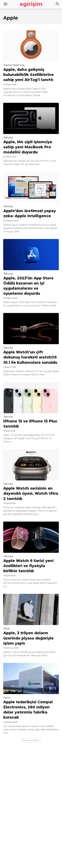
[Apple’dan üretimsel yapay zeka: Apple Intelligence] (31, 187)
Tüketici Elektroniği (13, 65)
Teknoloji (8, 137)
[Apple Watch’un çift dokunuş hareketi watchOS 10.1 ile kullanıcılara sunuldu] (31, 328)
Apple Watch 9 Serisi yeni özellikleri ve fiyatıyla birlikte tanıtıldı (28, 565)
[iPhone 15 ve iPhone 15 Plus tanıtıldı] (31, 397)
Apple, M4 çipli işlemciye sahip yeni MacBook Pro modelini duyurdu (27, 147)
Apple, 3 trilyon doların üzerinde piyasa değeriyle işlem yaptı (28, 638)
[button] (57, 4)
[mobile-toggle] (5, 4)
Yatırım (7, 697)
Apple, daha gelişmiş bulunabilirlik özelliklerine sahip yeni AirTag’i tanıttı (28, 74)
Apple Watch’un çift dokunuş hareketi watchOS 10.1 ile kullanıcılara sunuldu (30, 357)
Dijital (6, 628)
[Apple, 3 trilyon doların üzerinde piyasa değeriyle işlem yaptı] (31, 609)
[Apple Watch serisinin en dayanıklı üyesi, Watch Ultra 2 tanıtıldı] (31, 464)
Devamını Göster (30, 740)
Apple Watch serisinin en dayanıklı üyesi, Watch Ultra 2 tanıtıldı (30, 493)
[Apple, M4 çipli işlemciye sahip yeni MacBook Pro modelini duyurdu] (31, 118)
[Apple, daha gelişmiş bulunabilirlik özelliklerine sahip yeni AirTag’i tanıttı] (31, 46)
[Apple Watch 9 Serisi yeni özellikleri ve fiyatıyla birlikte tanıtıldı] (31, 537)
